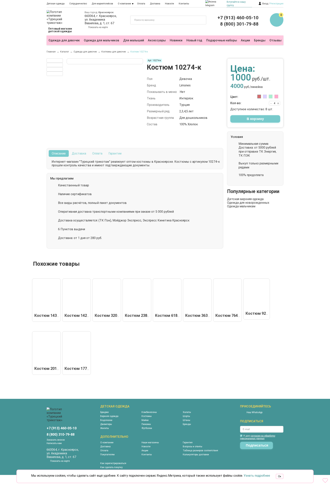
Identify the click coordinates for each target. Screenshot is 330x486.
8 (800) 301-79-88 (239, 24)
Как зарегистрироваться (113, 463)
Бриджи (104, 412)
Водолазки (106, 420)
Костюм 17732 (78, 368)
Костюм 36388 (198, 315)
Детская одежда (56, 3)
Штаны (186, 420)
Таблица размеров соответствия (200, 450)
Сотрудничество (78, 3)
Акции (245, 40)
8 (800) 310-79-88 (60, 434)
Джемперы (106, 424)
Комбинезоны (149, 412)
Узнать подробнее (257, 475)
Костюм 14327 (47, 315)
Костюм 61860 (168, 315)
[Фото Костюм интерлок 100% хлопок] (108, 296)
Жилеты (104, 428)
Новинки (176, 40)
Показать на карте (98, 27)
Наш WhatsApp (254, 412)
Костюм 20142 (47, 368)
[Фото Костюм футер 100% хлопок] (138, 296)
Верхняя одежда (109, 416)
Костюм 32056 (108, 315)
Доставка (155, 3)
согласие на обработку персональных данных (257, 437)
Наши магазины (150, 442)
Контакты (184, 3)
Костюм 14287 (78, 315)
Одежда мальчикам (241, 206)
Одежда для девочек (64, 40)
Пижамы (146, 424)
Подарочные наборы (221, 40)
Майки (145, 420)
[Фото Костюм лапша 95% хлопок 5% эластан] (77, 296)
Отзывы (275, 40)
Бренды (259, 40)
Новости (169, 3)
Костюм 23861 (138, 315)
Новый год (194, 40)
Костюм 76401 (228, 315)
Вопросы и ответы (192, 446)
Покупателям (107, 454)
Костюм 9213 (258, 313)
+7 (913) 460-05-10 (238, 17)
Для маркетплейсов (102, 3)
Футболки (147, 428)
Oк (279, 476)
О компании (124, 3)
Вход (265, 3)
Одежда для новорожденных (248, 202)
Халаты (187, 412)
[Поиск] (200, 20)
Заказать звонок (56, 440)
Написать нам (54, 443)
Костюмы (147, 416)
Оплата (141, 3)
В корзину (255, 119)
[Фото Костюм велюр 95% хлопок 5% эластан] (47, 296)
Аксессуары (157, 40)
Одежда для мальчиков (101, 40)
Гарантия (187, 442)
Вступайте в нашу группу (236, 4)
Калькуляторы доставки (196, 454)
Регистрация (276, 3)
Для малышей (133, 40)
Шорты (186, 416)
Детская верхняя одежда (245, 199)
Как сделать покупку (111, 467)
